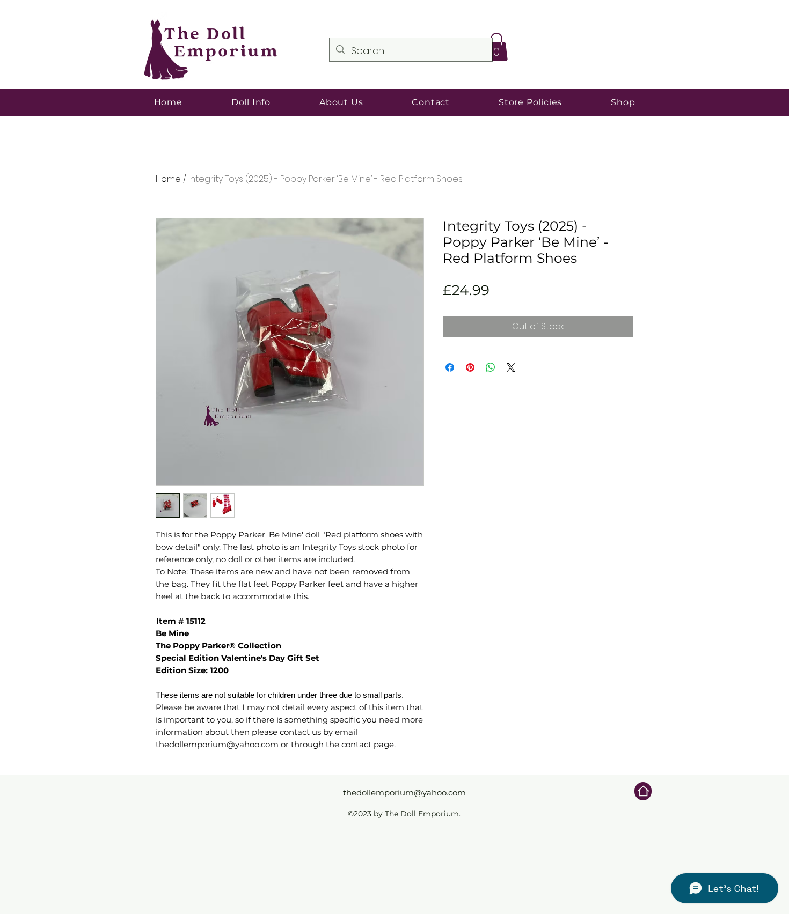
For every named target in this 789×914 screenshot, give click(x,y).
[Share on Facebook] (449, 367)
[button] (496, 47)
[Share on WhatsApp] (490, 367)
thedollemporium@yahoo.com (404, 792)
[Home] (643, 791)
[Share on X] (511, 367)
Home (168, 179)
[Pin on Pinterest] (470, 367)
